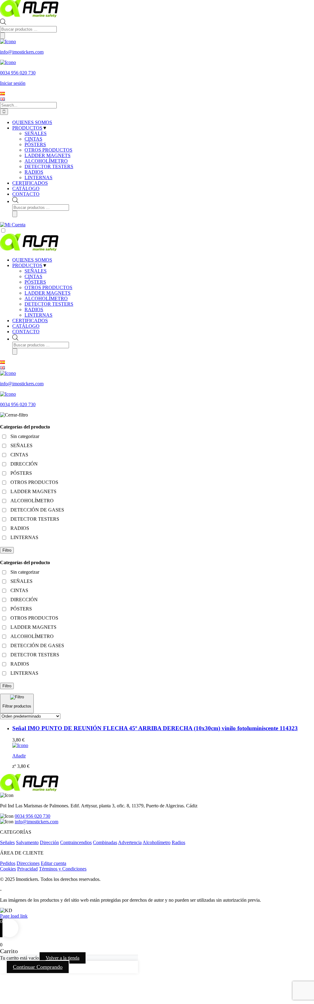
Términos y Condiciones (62, 868)
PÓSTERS (35, 282)
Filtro (6, 550)
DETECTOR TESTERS (49, 304)
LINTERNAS (38, 315)
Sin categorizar (24, 436)
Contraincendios (76, 842)
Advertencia (130, 842)
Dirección (49, 842)
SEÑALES (36, 271)
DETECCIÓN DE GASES (37, 509)
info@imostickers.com (36, 821)
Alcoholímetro (156, 842)
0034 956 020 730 (32, 816)
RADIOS (34, 309)
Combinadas (105, 842)
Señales (7, 842)
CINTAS (33, 276)
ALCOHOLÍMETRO (46, 298)
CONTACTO (26, 331)
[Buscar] (2, 35)
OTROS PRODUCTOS (48, 287)
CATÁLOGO (26, 326)
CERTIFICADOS (30, 320)
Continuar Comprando (38, 967)
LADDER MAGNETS (48, 293)
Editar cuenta (53, 863)
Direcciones (28, 863)
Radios (178, 842)
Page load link (14, 916)
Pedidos (7, 863)
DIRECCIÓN (24, 463)
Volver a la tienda (62, 958)
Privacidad (27, 868)
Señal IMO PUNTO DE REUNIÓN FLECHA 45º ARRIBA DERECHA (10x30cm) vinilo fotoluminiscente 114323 (155, 728)
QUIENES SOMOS (32, 259)
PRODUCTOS (27, 265)
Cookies (8, 868)
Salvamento (27, 842)
